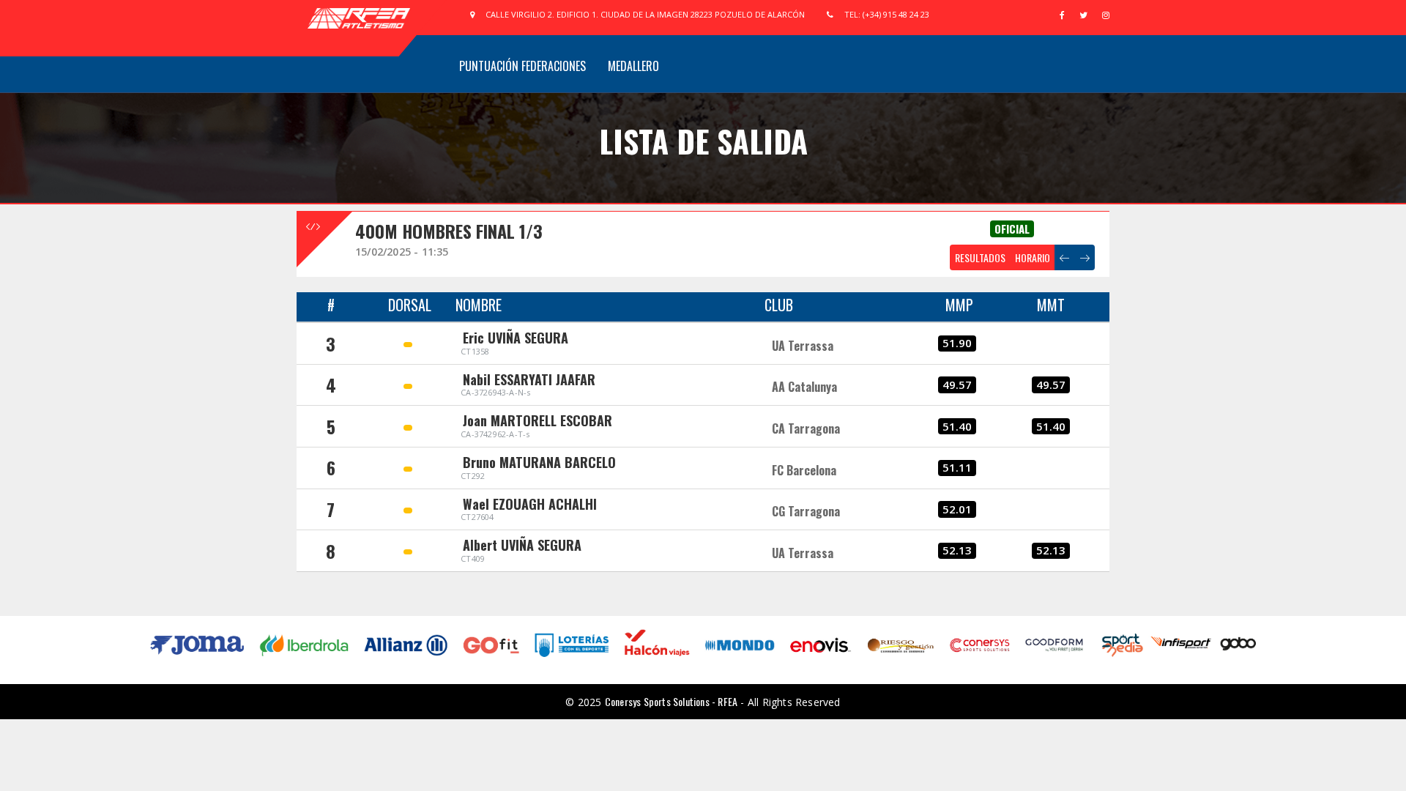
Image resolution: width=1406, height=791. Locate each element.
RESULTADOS (980, 257)
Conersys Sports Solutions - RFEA (671, 701)
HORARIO (1032, 257)
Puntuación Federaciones (522, 66)
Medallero (633, 66)
